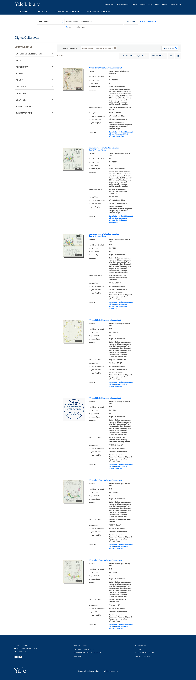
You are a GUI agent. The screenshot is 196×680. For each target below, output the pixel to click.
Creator (21, 99)
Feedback (78, 656)
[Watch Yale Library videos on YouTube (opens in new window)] (20, 657)
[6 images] (73, 79)
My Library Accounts (83, 649)
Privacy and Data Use (144, 653)
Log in (134, 4)
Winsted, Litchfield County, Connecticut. (105, 320)
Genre (19, 80)
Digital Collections (27, 37)
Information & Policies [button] (97, 11)
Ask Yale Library (146, 4)
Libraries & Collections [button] (66, 11)
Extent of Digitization (29, 53)
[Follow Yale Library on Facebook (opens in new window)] (15, 657)
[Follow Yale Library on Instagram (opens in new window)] (17, 657)
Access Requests (123, 4)
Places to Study (175, 4)
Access (19, 60)
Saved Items (109, 4)
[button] (131, 22)
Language (21, 93)
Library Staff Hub (142, 656)
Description (72, 27)
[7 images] (73, 491)
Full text (82, 27)
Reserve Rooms (161, 4)
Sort (133, 56)
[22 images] (73, 331)
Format (20, 73)
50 (157, 56)
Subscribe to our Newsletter (87, 653)
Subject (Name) (24, 113)
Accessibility (140, 646)
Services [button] (41, 11)
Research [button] (24, 11)
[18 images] (73, 245)
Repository (22, 66)
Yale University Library (27, 4)
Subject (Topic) (24, 106)
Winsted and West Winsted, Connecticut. (105, 68)
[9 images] (73, 571)
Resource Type (24, 86)
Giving (138, 649)
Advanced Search (149, 22)
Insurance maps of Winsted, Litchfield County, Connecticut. (104, 149)
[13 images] (73, 159)
